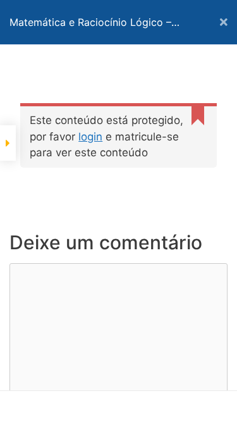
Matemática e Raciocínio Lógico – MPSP (90, 30)
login (90, 136)
